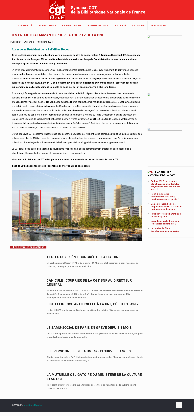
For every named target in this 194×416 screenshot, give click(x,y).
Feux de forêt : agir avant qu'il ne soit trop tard (166, 215)
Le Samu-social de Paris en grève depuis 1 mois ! (89, 328)
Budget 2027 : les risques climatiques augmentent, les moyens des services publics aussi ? (165, 185)
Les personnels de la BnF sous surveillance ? (88, 351)
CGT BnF (28, 41)
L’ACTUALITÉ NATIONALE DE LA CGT (161, 174)
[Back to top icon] (179, 405)
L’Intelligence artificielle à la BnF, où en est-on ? (92, 304)
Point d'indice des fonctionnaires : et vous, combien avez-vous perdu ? (165, 197)
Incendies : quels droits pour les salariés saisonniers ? (165, 222)
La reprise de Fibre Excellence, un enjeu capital (165, 229)
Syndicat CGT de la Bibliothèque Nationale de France (108, 9)
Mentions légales (33, 405)
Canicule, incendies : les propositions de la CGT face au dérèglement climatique (166, 207)
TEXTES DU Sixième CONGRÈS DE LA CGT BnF (83, 257)
